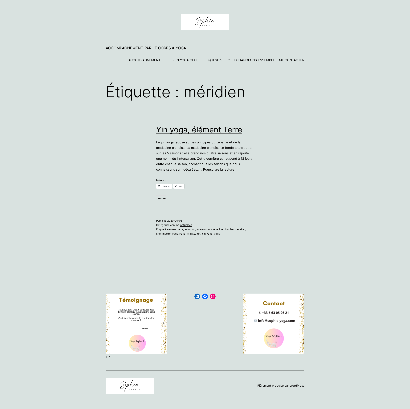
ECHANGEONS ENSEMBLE (254, 60)
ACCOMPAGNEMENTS (145, 60)
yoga (217, 233)
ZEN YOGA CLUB (185, 60)
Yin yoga (207, 233)
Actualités (186, 225)
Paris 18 (184, 233)
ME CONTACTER (291, 60)
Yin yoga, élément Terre (199, 129)
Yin (198, 233)
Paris (175, 233)
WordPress (297, 385)
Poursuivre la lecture (218, 169)
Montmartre (163, 233)
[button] (163, 322)
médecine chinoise (222, 229)
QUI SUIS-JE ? (219, 60)
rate (192, 233)
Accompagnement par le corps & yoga (146, 48)
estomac (190, 229)
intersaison (203, 229)
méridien (240, 229)
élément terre (175, 229)
